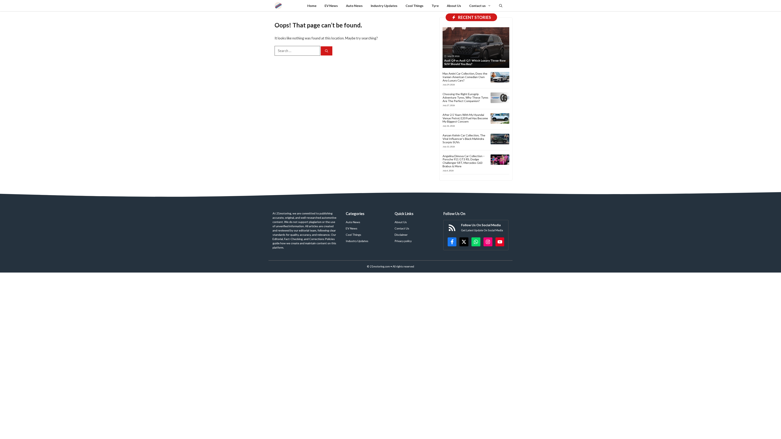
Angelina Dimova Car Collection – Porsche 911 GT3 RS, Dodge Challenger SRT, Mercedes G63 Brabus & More (464, 161)
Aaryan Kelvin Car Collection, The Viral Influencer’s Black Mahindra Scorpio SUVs (464, 139)
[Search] (326, 50)
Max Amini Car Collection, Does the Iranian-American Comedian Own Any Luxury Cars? (465, 77)
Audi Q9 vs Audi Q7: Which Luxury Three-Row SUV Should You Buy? (475, 62)
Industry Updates (384, 6)
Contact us (477, 6)
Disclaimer (401, 234)
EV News (331, 6)
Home (311, 6)
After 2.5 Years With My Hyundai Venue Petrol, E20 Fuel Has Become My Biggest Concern (465, 118)
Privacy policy (403, 241)
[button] (500, 5)
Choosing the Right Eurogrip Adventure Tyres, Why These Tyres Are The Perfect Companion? (465, 97)
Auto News (354, 6)
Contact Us (402, 228)
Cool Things (414, 6)
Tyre (435, 6)
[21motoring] (278, 5)
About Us (454, 6)
